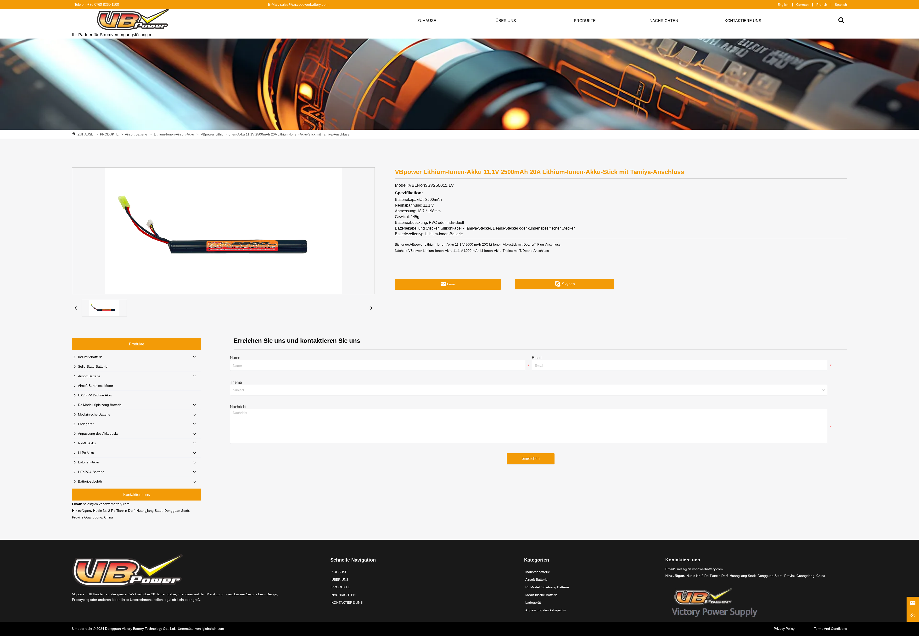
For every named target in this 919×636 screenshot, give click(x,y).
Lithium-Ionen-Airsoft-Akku (174, 134)
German (802, 4)
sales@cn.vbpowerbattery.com (106, 504)
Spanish (841, 4)
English (783, 4)
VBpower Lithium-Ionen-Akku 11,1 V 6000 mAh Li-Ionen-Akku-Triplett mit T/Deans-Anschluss (478, 251)
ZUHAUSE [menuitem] (426, 21)
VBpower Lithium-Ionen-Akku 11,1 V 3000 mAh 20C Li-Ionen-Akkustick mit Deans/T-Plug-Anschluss (485, 244)
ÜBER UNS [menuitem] (506, 21)
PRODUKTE (109, 134)
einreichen (531, 458)
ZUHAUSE (85, 134)
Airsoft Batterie (136, 134)
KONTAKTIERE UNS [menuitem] (743, 21)
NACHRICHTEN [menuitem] (664, 21)
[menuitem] (584, 21)
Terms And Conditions (830, 628)
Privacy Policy (784, 628)
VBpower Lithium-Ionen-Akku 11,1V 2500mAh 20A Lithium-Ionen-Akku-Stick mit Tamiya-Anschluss (275, 134)
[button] (584, 21)
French (821, 4)
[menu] (585, 21)
